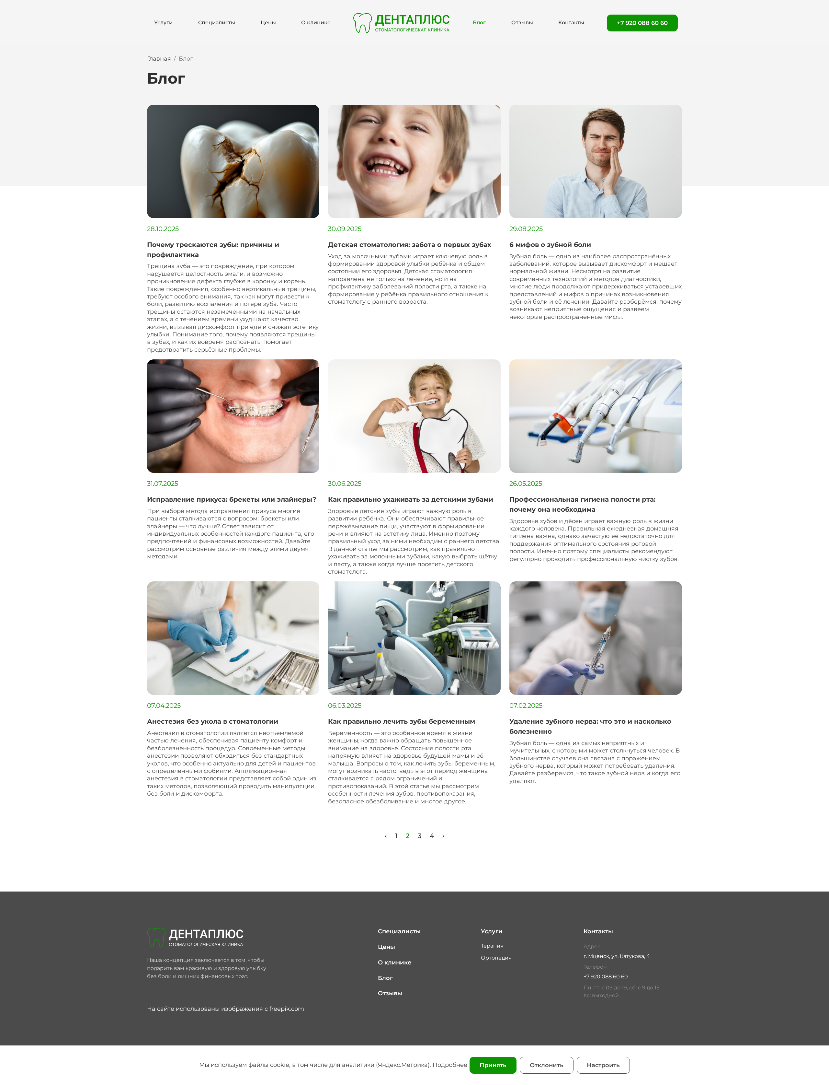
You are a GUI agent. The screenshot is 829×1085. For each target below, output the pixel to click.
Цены (268, 22)
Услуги (163, 22)
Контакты (571, 22)
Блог (479, 22)
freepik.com (286, 1008)
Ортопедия (496, 958)
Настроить (603, 1065)
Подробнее (450, 1064)
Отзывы (522, 22)
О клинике (316, 22)
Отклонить (546, 1065)
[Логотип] (401, 23)
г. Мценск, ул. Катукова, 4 (617, 956)
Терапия (492, 946)
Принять (493, 1065)
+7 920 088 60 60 (642, 23)
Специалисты (216, 22)
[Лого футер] (210, 937)
